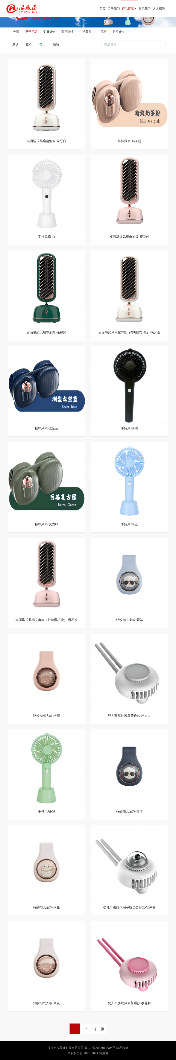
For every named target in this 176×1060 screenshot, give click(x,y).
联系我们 (145, 8)
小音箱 (101, 31)
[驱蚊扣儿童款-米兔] (46, 863)
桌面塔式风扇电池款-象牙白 (46, 141)
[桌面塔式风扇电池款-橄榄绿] (46, 289)
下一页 (99, 1029)
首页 (103, 8)
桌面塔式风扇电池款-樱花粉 (129, 237)
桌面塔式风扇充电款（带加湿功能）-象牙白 (129, 332)
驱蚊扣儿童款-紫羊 (129, 620)
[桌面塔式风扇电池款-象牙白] (46, 97)
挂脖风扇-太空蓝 (46, 428)
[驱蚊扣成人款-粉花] (46, 672)
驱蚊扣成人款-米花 (46, 1003)
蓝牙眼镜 (67, 31)
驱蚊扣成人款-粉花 (46, 716)
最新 (56, 44)
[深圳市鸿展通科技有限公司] (22, 8)
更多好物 (118, 31)
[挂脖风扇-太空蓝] (46, 385)
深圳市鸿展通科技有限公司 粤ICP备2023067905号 (82, 1048)
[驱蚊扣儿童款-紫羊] (129, 576)
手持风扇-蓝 (129, 524)
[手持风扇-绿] (46, 768)
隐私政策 (122, 1048)
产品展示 (128, 8)
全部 (16, 31)
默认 (15, 44)
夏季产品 (31, 31)
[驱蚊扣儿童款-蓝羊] (129, 768)
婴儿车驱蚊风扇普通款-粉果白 (129, 716)
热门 (42, 44)
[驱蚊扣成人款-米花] (46, 959)
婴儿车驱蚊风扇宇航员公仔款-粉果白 (129, 907)
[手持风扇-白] (46, 193)
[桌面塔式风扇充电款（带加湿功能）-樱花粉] (46, 576)
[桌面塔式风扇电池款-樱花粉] (129, 193)
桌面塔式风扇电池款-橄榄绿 (46, 332)
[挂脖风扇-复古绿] (46, 480)
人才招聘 (159, 8)
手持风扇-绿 (46, 811)
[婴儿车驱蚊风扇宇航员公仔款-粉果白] (129, 863)
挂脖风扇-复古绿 (46, 524)
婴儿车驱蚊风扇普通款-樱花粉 (129, 1003)
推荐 (29, 44)
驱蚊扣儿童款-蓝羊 (129, 811)
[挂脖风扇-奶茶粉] (129, 97)
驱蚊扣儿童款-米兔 (46, 907)
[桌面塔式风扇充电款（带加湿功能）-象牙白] (129, 289)
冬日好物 (49, 31)
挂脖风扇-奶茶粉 (129, 141)
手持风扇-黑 (129, 428)
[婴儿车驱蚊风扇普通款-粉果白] (129, 672)
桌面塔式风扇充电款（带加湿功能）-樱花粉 (46, 620)
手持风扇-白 (46, 237)
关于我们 (114, 8)
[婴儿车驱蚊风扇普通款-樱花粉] (129, 959)
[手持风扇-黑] (129, 385)
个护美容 (85, 31)
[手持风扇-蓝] (129, 480)
